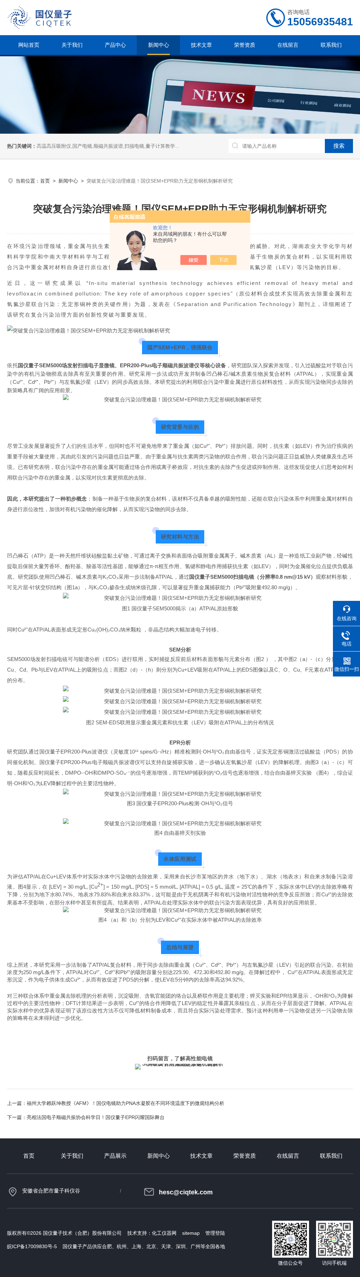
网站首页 (28, 45)
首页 (45, 181)
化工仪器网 (164, 1233)
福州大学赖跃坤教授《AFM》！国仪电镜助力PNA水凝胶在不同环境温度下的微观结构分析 (125, 1103)
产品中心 (115, 45)
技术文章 (201, 45)
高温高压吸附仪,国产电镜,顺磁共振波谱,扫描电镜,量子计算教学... (108, 146)
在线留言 (287, 45)
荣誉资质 (244, 45)
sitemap (191, 1233)
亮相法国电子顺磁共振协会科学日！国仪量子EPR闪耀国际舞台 (96, 1117)
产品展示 (115, 1156)
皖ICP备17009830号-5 (32, 1246)
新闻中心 (158, 45)
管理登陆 (215, 1233)
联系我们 (331, 45)
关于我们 (72, 45)
